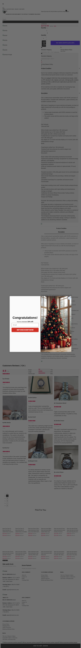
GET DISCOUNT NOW (25, 330)
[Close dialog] (69, 298)
